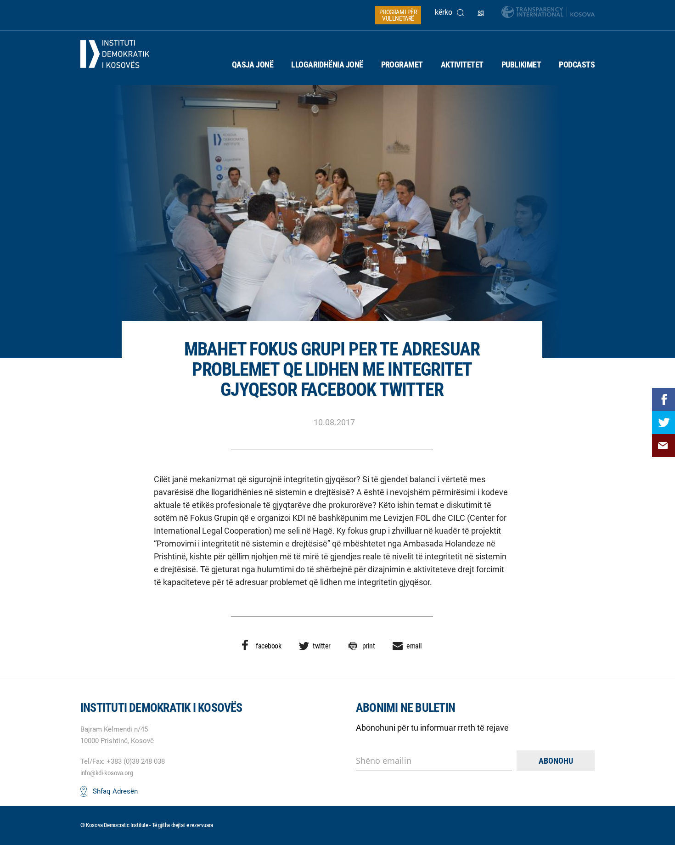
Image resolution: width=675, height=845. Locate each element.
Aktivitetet (462, 64)
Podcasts (577, 64)
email (414, 646)
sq (481, 12)
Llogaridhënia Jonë (327, 64)
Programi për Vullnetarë (397, 15)
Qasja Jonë (253, 64)
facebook (268, 646)
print (368, 646)
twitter (322, 646)
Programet (402, 64)
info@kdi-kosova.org (106, 773)
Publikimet (521, 64)
